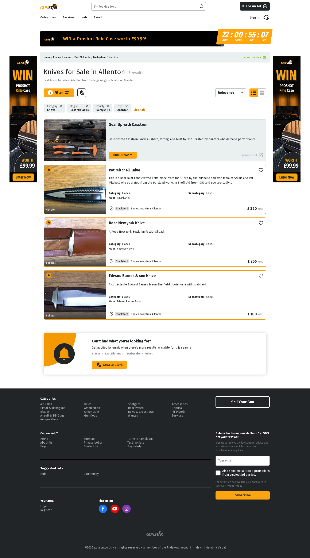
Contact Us (91, 446)
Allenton (122, 108)
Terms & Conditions (140, 439)
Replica (177, 408)
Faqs (43, 446)
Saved (98, 17)
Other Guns (92, 412)
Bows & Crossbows (141, 412)
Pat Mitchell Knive (124, 170)
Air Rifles (46, 404)
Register (46, 510)
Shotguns (134, 404)
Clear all (139, 110)
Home (47, 57)
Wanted (133, 415)
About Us (46, 442)
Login (43, 506)
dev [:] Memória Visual (211, 547)
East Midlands (82, 57)
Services (69, 17)
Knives (67, 57)
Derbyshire (99, 57)
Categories (48, 17)
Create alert (113, 365)
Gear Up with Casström (128, 124)
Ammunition (92, 408)
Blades (57, 57)
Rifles (88, 404)
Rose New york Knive (127, 223)
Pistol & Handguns (52, 408)
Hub (84, 17)
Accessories (180, 404)
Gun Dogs (90, 415)
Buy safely (134, 446)
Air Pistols (178, 412)
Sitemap (89, 439)
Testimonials (135, 442)
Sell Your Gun (242, 402)
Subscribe (243, 495)
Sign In (254, 17)
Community (91, 474)
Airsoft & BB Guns (52, 415)
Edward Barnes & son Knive (132, 275)
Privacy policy (93, 442)
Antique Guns (49, 419)
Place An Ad (251, 6)
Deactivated (136, 408)
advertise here (252, 57)
